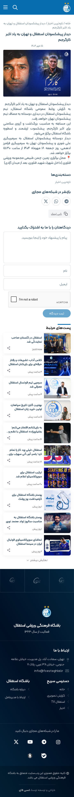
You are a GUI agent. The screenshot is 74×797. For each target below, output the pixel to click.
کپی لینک (56, 213)
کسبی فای (24, 790)
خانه (68, 23)
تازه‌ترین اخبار (63, 182)
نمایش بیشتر (38, 560)
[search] (15, 7)
